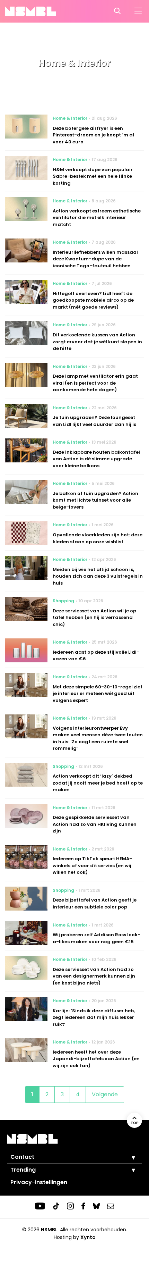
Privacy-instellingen (38, 1182)
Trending (23, 1170)
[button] (128, 1157)
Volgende (105, 1094)
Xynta (88, 1237)
